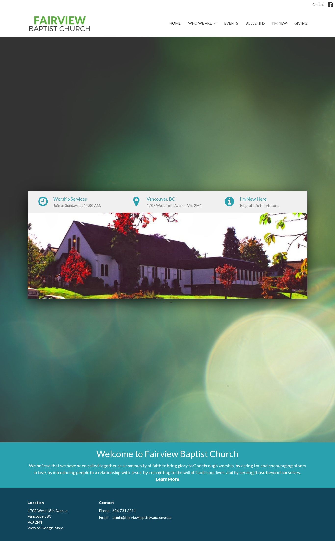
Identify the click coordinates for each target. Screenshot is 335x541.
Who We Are (200, 23)
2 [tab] (171, 302)
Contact (318, 5)
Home (175, 23)
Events (231, 23)
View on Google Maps (46, 528)
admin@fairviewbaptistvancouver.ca (141, 517)
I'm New (279, 23)
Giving (300, 23)
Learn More (167, 479)
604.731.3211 (124, 510)
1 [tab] (163, 302)
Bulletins (255, 23)
